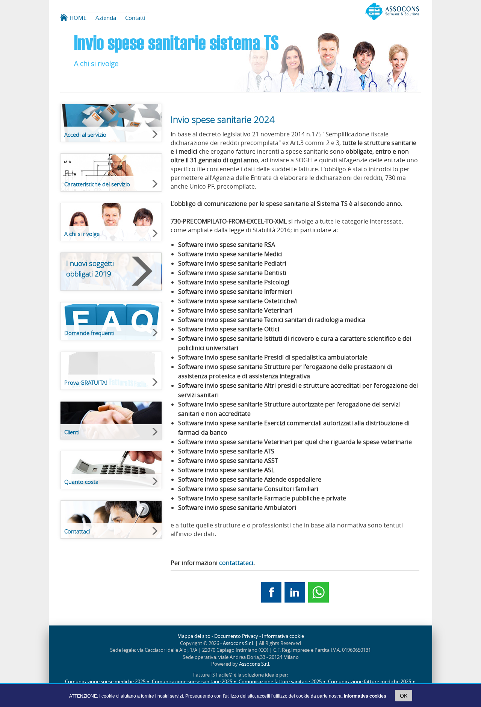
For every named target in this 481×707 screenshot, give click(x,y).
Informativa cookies (365, 696)
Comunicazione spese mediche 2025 (105, 681)
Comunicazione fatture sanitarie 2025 (280, 681)
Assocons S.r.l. (238, 643)
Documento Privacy (236, 636)
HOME (78, 17)
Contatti (135, 17)
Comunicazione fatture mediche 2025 (369, 681)
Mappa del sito (193, 636)
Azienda (105, 17)
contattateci (236, 563)
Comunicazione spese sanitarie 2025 (192, 681)
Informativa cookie (283, 636)
